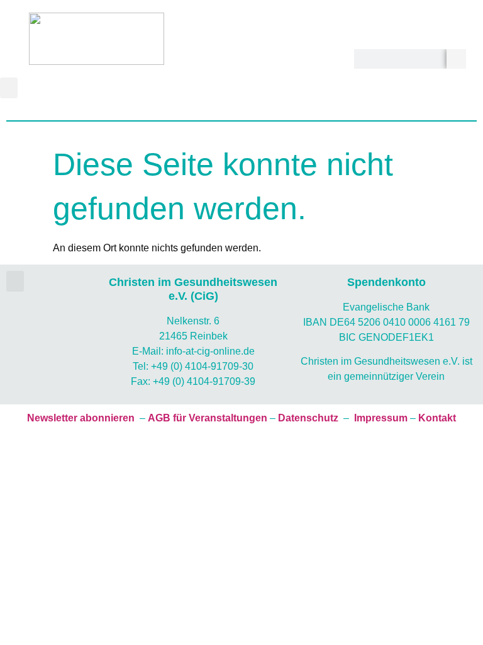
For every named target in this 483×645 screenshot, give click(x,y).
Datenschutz (308, 418)
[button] (9, 87)
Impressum (381, 418)
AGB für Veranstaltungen (207, 418)
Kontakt (437, 418)
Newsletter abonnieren (81, 418)
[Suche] (456, 59)
